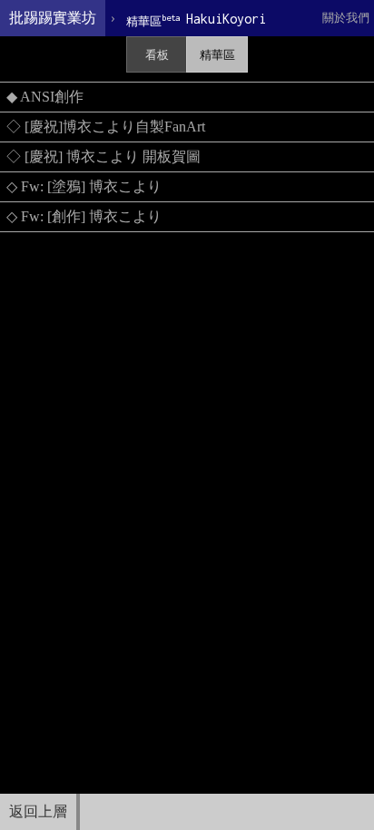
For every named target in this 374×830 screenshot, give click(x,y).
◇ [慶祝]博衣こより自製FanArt (105, 126)
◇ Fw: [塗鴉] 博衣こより (84, 186)
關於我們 (345, 18)
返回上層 (38, 811)
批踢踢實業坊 (52, 17)
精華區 (217, 55)
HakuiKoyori (196, 19)
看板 (157, 55)
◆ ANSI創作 (45, 96)
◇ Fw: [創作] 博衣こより (84, 216)
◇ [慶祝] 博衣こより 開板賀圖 (103, 156)
